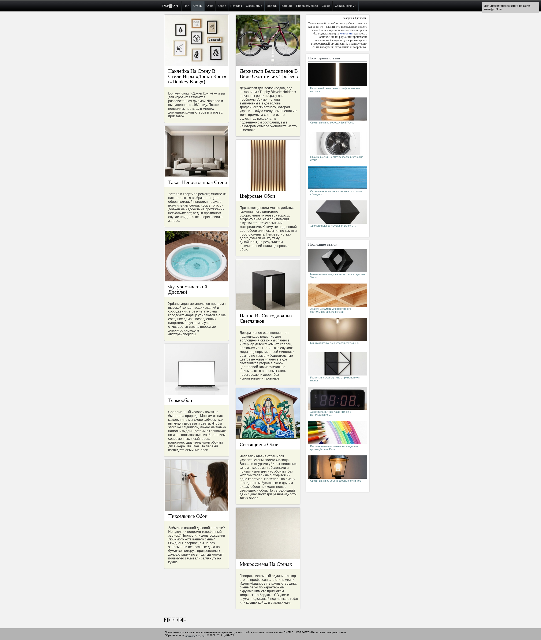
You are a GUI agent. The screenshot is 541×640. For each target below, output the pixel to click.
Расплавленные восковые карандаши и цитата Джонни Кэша (334, 448)
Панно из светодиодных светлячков (266, 318)
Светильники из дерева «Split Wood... (332, 122)
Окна (209, 5)
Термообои (180, 400)
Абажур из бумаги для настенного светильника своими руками (330, 310)
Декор (326, 5)
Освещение (254, 5)
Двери (222, 5)
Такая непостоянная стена (197, 182)
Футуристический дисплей (187, 289)
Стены (197, 5)
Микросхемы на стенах (266, 564)
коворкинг (346, 33)
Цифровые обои (257, 196)
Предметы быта (307, 5)
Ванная (286, 5)
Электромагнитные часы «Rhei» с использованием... (330, 413)
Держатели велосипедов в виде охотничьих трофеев (269, 73)
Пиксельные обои (188, 516)
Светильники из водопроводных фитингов (335, 480)
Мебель (271, 5)
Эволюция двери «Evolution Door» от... (333, 225)
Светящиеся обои (259, 444)
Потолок (236, 5)
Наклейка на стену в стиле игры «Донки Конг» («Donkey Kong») (197, 76)
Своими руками (345, 5)
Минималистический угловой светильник (334, 343)
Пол (186, 5)
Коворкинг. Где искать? (355, 17)
